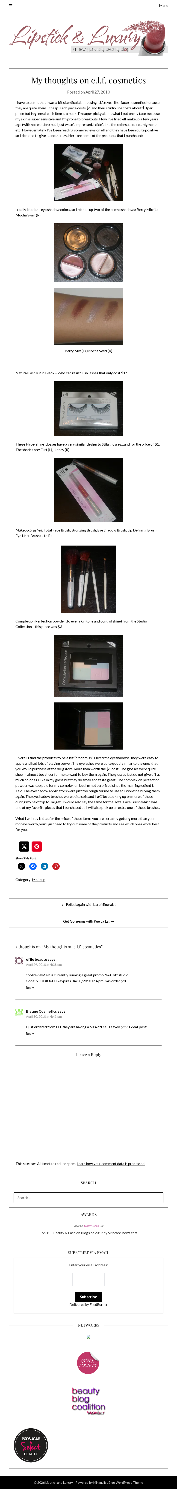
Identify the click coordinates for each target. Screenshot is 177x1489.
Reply (30, 987)
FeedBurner (99, 1304)
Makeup (38, 879)
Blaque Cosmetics (41, 1011)
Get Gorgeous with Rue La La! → (88, 921)
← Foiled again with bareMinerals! (89, 904)
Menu (163, 5)
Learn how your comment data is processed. (111, 1163)
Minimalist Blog (104, 1482)
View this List (88, 1226)
